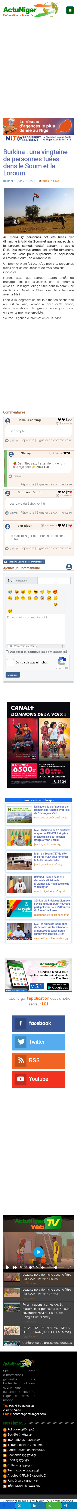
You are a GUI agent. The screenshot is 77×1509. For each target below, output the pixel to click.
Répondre (27, 440)
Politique (14, 1429)
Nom (17, 580)
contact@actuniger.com (29, 1414)
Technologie (16, 1470)
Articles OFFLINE (19, 1475)
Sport (11, 1460)
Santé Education (19, 1450)
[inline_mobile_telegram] (69, 1505)
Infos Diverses (17, 1485)
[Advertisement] (38, 61)
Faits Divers (15, 1480)
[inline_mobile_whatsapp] (54, 1505)
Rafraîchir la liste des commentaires (26, 562)
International (16, 1439)
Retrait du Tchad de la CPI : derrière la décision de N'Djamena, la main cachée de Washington (51, 882)
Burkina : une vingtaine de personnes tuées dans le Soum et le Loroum (35, 162)
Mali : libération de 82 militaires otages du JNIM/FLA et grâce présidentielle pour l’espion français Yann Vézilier (52, 835)
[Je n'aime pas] (64, 419)
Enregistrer (12, 675)
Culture (13, 1465)
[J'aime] (59, 419)
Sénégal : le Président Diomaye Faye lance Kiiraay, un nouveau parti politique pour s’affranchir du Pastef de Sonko (52, 905)
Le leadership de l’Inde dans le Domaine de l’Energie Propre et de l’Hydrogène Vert (52, 810)
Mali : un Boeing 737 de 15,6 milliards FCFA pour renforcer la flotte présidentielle (51, 857)
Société (13, 1434)
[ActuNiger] (33, 9)
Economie (14, 1455)
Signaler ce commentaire (54, 440)
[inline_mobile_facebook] (7, 1505)
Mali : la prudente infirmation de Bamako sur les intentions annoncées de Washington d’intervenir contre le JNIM (51, 929)
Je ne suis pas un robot (31, 662)
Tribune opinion (18, 1444)
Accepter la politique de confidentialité (38, 651)
